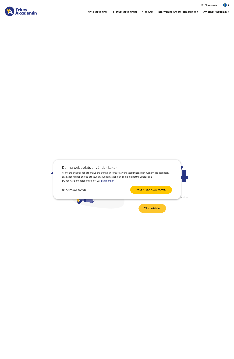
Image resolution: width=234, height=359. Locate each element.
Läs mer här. (107, 180)
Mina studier (211, 5)
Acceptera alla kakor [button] (151, 189)
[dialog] (117, 179)
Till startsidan (152, 208)
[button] (74, 189)
